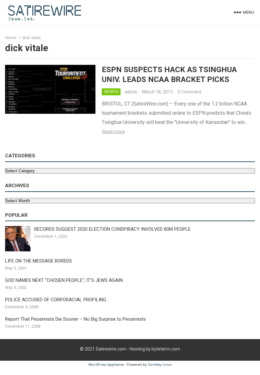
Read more (113, 131)
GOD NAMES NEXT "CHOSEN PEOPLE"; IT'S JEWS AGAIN (64, 280)
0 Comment (189, 91)
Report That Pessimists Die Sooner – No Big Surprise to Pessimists (75, 319)
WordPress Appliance (106, 364)
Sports (111, 92)
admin (131, 91)
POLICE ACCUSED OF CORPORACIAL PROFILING (55, 300)
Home (10, 37)
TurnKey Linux (160, 364)
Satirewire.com (111, 348)
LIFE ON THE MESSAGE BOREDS (38, 261)
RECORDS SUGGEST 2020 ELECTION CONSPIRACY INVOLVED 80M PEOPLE (112, 229)
